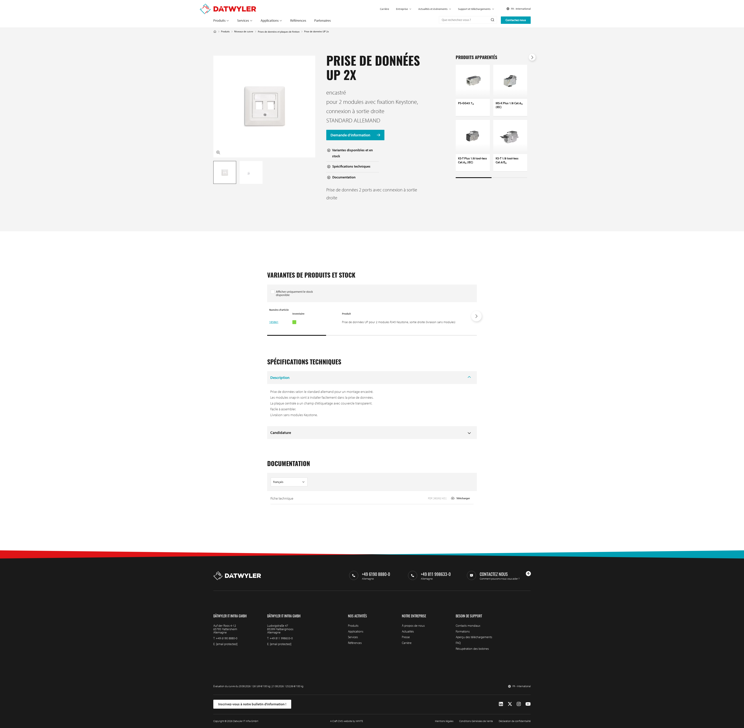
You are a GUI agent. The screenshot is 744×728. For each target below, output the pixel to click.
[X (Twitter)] (510, 704)
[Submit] (492, 19)
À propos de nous (413, 625)
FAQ (458, 643)
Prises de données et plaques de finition (279, 31)
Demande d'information (351, 135)
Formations (463, 631)
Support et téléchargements (474, 9)
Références (298, 20)
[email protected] (227, 644)
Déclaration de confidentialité (515, 721)
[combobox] (468, 19)
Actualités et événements (433, 9)
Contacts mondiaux (468, 625)
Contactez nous (515, 20)
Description (279, 377)
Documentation (344, 177)
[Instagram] (519, 704)
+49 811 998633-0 (281, 638)
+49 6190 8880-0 (226, 638)
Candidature (280, 432)
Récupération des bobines (472, 649)
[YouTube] (528, 704)
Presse (406, 637)
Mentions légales (444, 721)
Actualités (408, 631)
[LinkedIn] (501, 704)
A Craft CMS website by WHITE (346, 721)
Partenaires (322, 20)
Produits (219, 20)
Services (243, 20)
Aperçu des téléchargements (474, 637)
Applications (270, 20)
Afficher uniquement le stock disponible (294, 293)
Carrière (384, 9)
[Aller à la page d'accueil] (228, 6)
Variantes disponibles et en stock (352, 153)
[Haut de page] (528, 573)
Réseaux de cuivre (243, 31)
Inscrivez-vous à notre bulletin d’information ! (252, 704)
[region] (372, 321)
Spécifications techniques (351, 166)
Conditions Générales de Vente (476, 721)
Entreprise (402, 9)
